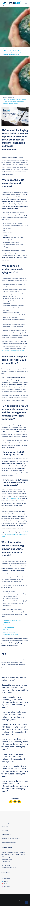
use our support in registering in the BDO (13, 350)
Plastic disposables (8, 627)
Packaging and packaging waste (12, 620)
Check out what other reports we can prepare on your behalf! (15, 534)
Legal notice (5, 830)
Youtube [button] (6, 884)
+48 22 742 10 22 (9, 865)
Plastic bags (6, 622)
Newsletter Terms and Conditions (11, 838)
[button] (26, 3)
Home (4, 49)
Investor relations (6, 834)
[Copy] (19, 801)
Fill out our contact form (12, 498)
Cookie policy (5, 826)
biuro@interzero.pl (10, 867)
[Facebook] (10, 801)
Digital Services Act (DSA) (9, 842)
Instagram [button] (7, 886)
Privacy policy (5, 823)
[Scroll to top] (26, 902)
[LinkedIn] (15, 801)
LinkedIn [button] (6, 881)
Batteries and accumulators (10, 634)
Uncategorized (10, 49)
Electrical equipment (9, 632)
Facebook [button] (7, 878)
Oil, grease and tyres (8, 625)
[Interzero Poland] (12, 4)
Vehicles (5, 629)
